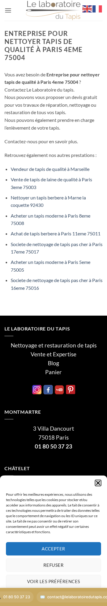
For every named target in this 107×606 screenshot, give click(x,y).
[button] (98, 483)
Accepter (53, 548)
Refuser (53, 565)
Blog (53, 363)
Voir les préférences (53, 581)
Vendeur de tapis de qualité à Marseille (50, 169)
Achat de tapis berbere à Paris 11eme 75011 (55, 233)
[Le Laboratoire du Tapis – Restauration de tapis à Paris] (53, 10)
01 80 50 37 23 (53, 446)
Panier (53, 372)
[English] (87, 8)
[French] (97, 8)
